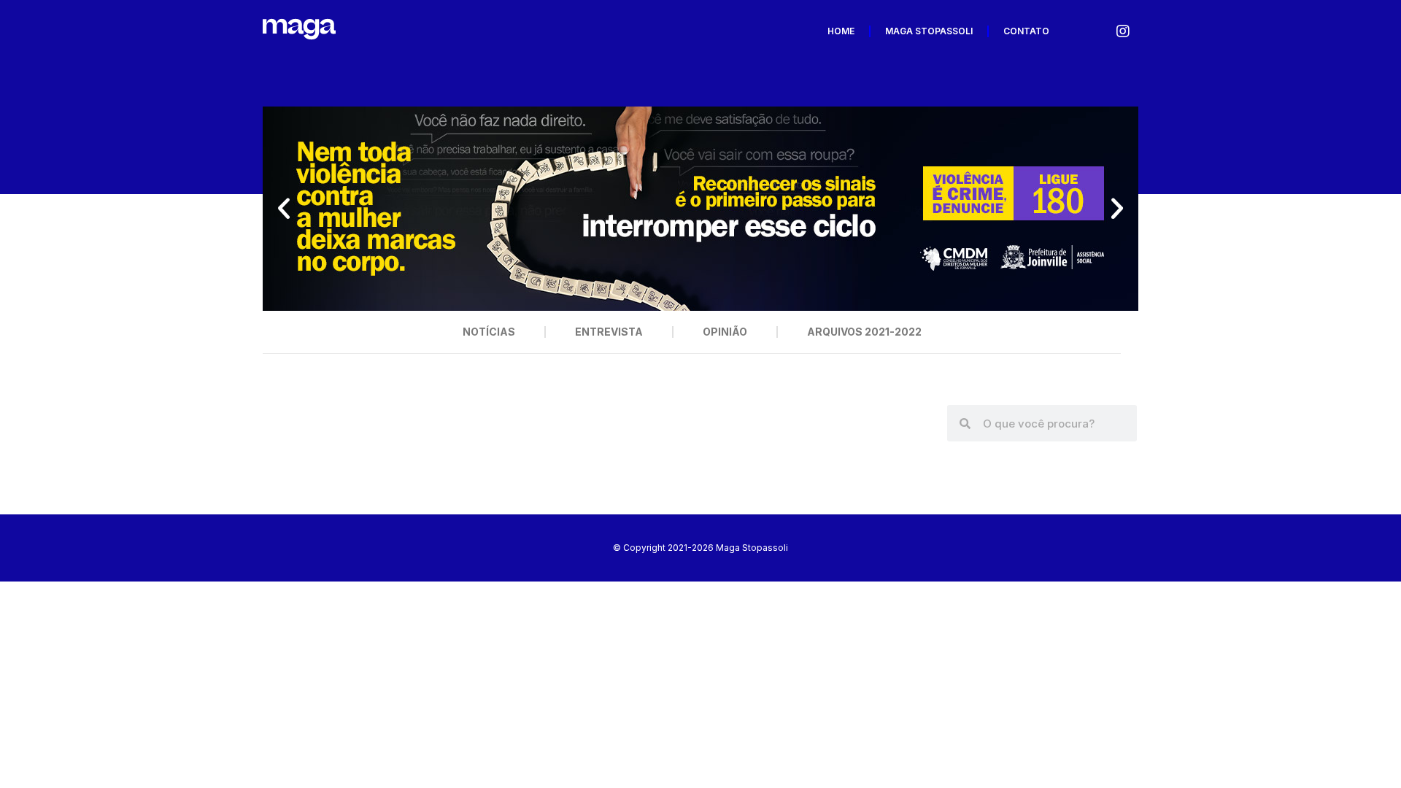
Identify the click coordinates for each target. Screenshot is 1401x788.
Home (840, 31)
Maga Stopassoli (929, 31)
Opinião (725, 331)
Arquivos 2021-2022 (864, 331)
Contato (1026, 31)
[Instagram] (1123, 31)
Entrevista (609, 331)
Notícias (489, 331)
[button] (284, 209)
